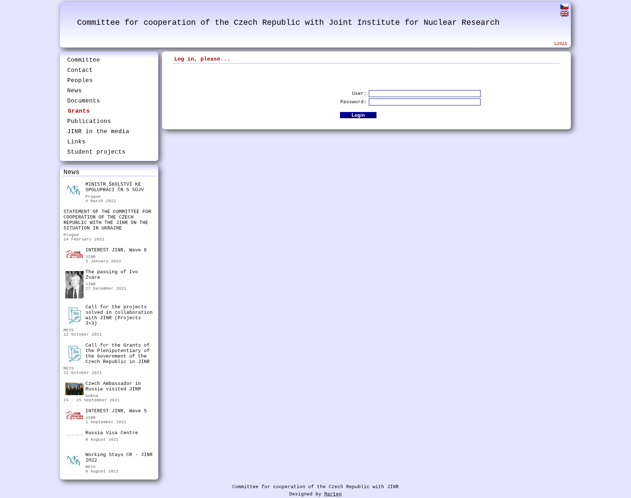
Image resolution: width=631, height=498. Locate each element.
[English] (564, 15)
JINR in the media (98, 131)
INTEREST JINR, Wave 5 (116, 411)
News (74, 91)
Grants (79, 111)
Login (560, 43)
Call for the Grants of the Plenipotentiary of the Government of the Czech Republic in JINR (117, 353)
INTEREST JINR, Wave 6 (116, 250)
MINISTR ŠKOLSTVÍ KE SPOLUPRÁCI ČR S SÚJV (114, 187)
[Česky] (564, 8)
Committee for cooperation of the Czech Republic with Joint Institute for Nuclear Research (288, 22)
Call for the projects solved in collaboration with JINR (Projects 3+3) (119, 315)
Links (76, 142)
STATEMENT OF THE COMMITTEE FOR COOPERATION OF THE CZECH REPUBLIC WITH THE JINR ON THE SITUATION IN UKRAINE (107, 220)
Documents (83, 101)
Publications (89, 121)
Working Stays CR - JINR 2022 (119, 457)
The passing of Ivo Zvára (111, 274)
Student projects (96, 152)
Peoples (80, 80)
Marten (333, 494)
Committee (83, 60)
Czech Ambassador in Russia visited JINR (113, 386)
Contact (80, 70)
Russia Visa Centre (111, 433)
